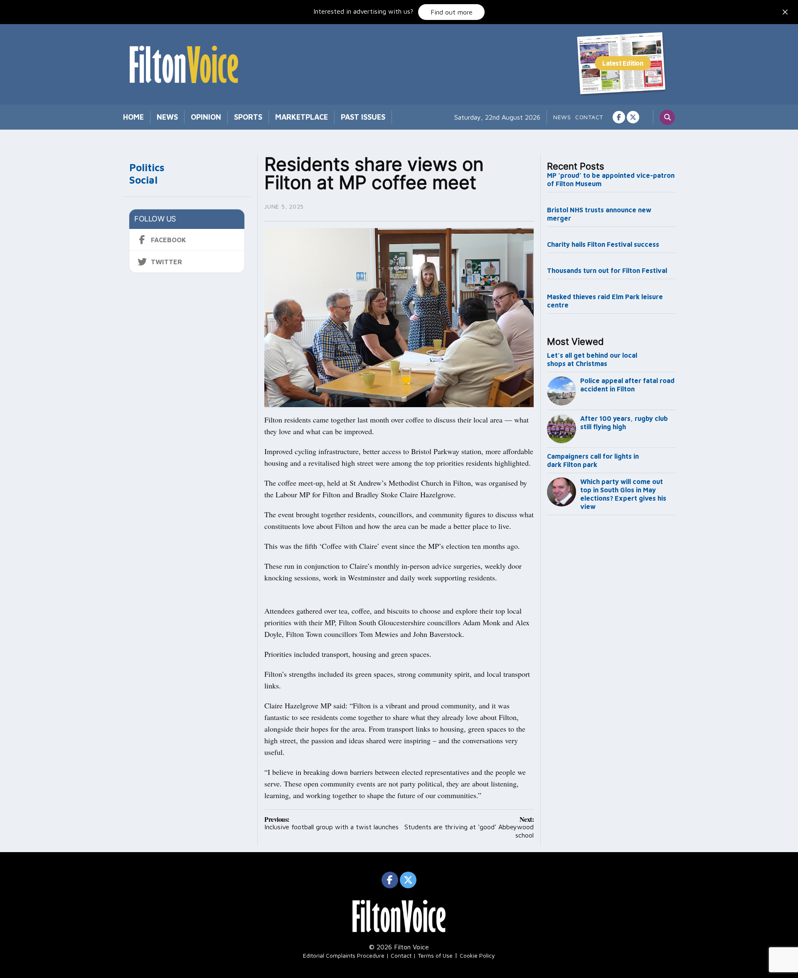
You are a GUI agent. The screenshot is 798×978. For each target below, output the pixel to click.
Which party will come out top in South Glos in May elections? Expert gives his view (623, 494)
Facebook (168, 239)
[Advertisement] (611, 656)
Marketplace (301, 117)
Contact (589, 116)
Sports (248, 117)
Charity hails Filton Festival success (603, 244)
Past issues (363, 117)
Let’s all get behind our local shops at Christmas (592, 359)
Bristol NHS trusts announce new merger (599, 214)
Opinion (206, 117)
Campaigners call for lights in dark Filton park (593, 460)
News (167, 117)
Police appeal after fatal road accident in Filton (627, 385)
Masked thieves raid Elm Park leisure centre (605, 301)
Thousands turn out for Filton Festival (607, 270)
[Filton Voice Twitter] (633, 117)
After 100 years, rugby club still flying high (624, 422)
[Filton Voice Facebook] (619, 117)
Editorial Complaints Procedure (343, 955)
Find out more (452, 12)
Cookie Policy (477, 955)
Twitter (166, 261)
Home (133, 117)
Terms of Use (435, 955)
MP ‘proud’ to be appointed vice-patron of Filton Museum (611, 179)
